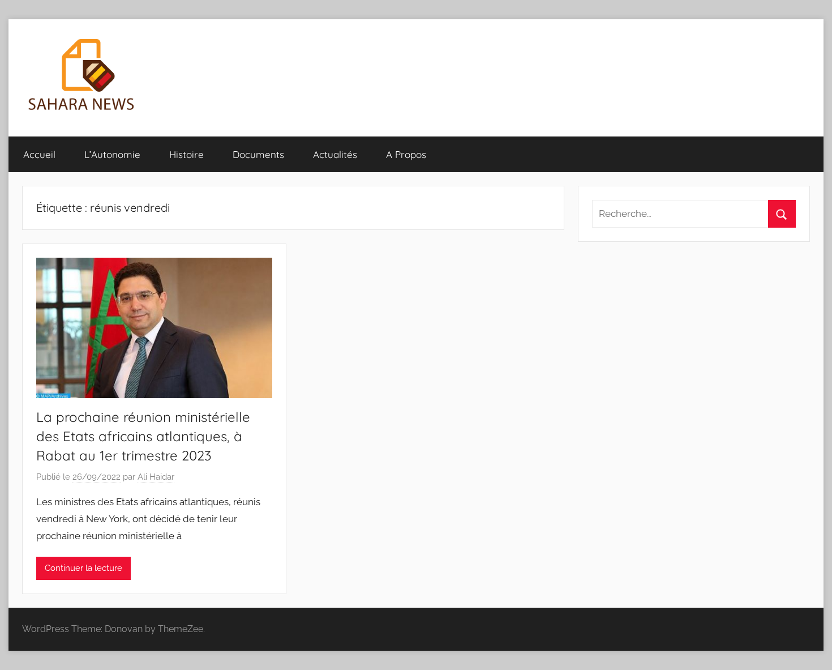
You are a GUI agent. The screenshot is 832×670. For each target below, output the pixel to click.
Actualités (335, 154)
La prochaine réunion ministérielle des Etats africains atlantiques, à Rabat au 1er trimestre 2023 (143, 435)
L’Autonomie (112, 154)
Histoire (186, 154)
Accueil (39, 154)
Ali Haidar (156, 477)
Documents (258, 154)
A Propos (406, 154)
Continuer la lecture (83, 568)
